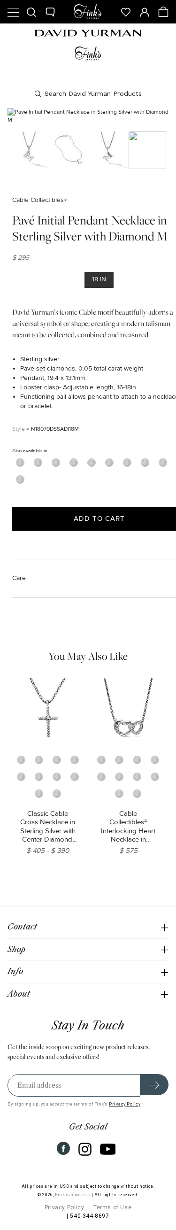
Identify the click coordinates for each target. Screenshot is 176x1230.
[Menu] (13, 11)
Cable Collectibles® (39, 200)
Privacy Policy (124, 1103)
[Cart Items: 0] (163, 11)
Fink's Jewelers (72, 1194)
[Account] (145, 11)
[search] (88, 94)
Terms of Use (112, 1207)
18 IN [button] (99, 279)
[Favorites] (126, 11)
